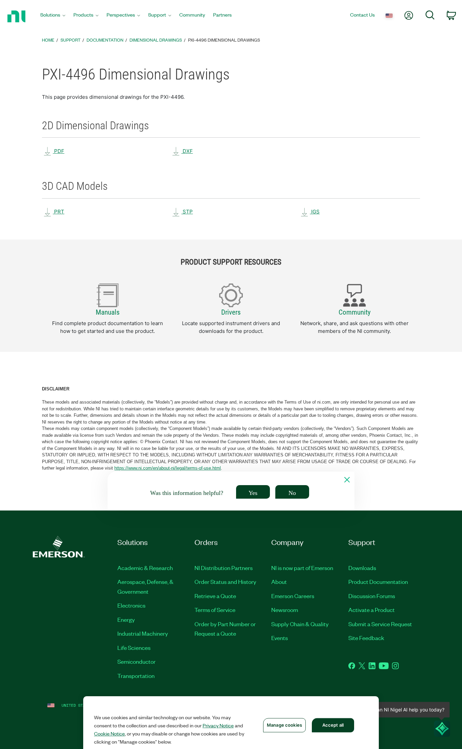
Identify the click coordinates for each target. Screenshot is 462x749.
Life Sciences (134, 647)
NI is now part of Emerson (302, 567)
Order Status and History (225, 581)
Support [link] (70, 40)
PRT (58, 211)
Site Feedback (366, 637)
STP (187, 211)
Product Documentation (378, 581)
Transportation (136, 675)
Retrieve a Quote (215, 595)
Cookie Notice (109, 733)
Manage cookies (284, 725)
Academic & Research (145, 567)
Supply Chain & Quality (300, 624)
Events (279, 637)
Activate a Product (371, 609)
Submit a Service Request (380, 624)
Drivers (231, 312)
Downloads (362, 567)
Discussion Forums (371, 595)
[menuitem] (52, 16)
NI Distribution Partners (223, 567)
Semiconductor (136, 661)
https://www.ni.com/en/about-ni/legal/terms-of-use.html (167, 468)
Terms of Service (214, 609)
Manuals (108, 312)
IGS (315, 211)
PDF (58, 151)
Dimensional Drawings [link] (156, 40)
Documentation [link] (105, 40)
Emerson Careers (292, 595)
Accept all (333, 725)
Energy (126, 619)
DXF (187, 151)
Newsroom (284, 609)
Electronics (131, 605)
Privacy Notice (218, 725)
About (279, 581)
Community (355, 312)
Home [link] (48, 40)
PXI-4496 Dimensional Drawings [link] (224, 40)
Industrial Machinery (142, 633)
